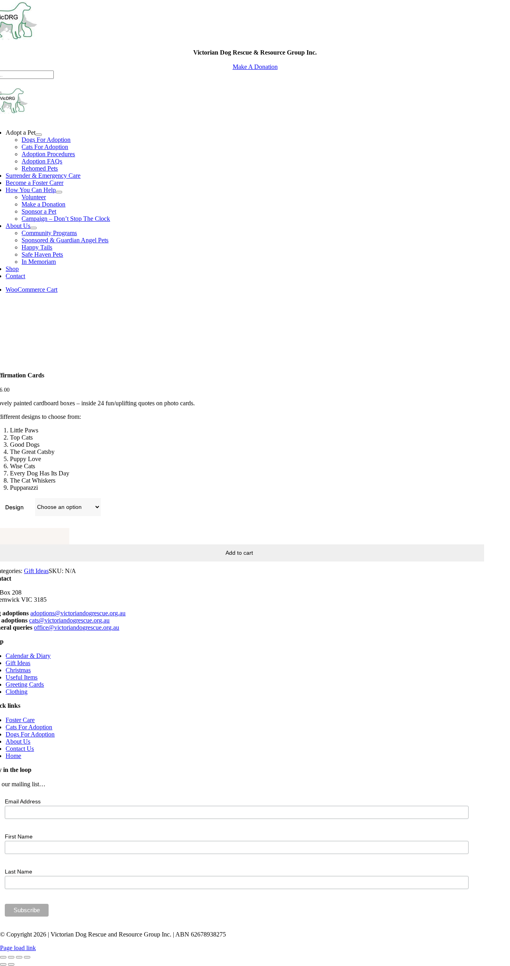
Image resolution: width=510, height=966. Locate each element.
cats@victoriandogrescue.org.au (69, 620)
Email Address (23, 801)
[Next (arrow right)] (11, 964)
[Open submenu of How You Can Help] (59, 192)
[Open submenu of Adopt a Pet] (38, 135)
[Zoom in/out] (3, 957)
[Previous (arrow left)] (3, 964)
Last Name (18, 871)
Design (14, 507)
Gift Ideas (36, 570)
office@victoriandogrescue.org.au (76, 627)
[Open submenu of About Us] (33, 228)
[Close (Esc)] (27, 957)
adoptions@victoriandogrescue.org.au (78, 613)
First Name (19, 836)
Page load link (18, 947)
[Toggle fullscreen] (11, 957)
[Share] (19, 957)
